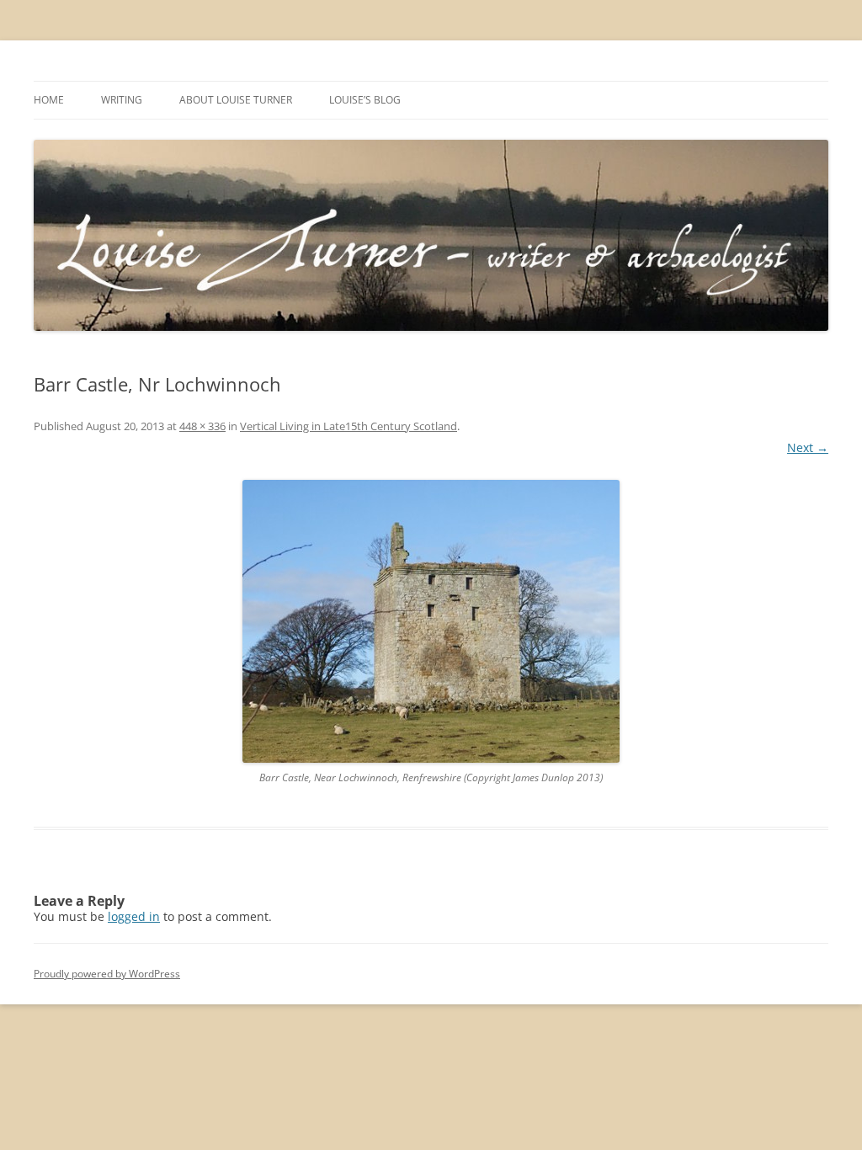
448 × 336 (202, 426)
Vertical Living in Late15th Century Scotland (348, 426)
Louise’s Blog (365, 100)
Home (49, 100)
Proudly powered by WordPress (107, 973)
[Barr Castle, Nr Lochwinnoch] (431, 621)
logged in (134, 916)
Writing (121, 100)
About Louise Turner (235, 100)
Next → (807, 447)
